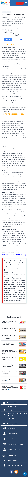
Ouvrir (20, 39)
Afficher (8, 39)
